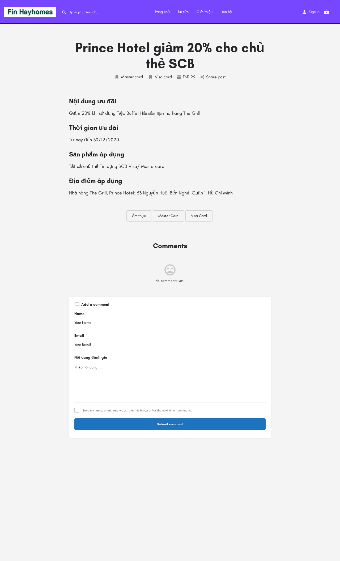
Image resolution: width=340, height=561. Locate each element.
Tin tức (183, 12)
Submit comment (170, 424)
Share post (216, 76)
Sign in (314, 12)
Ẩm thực (139, 216)
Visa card (163, 76)
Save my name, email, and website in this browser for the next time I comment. (136, 410)
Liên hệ (226, 12)
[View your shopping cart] (326, 12)
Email (79, 335)
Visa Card (199, 216)
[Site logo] (31, 11)
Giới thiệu (204, 12)
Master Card (168, 216)
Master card (132, 76)
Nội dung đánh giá (90, 357)
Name (79, 314)
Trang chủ (162, 12)
